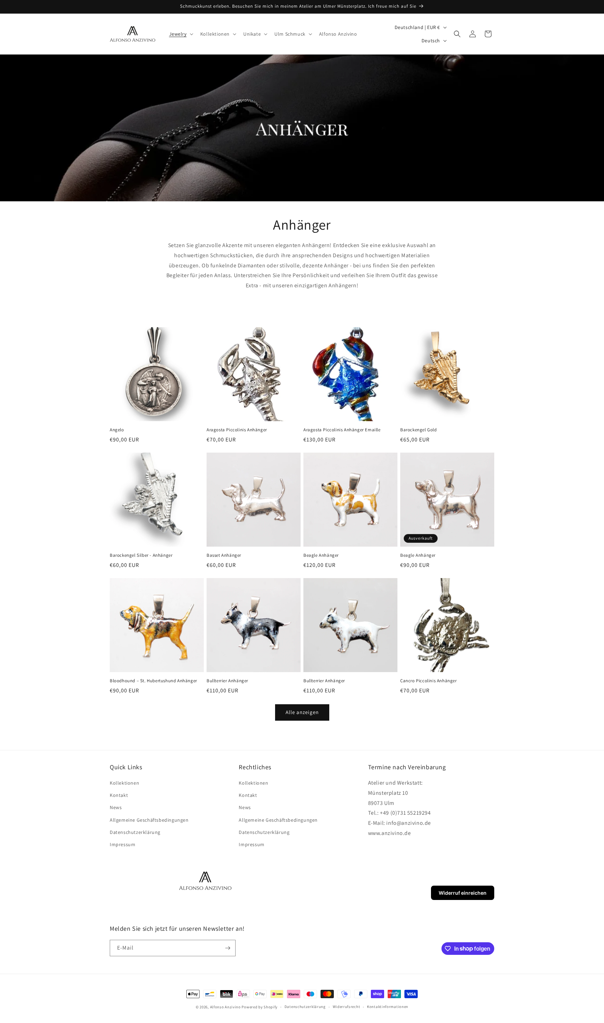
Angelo (117, 430)
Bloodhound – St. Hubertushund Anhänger (153, 681)
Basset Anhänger (224, 555)
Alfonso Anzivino (225, 1006)
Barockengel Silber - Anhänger (141, 555)
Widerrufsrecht (346, 1006)
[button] (180, 34)
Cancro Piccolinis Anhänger (428, 681)
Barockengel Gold (418, 430)
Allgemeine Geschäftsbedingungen (149, 820)
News (116, 807)
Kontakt (119, 795)
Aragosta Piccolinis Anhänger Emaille (342, 430)
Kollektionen (124, 783)
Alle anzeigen (302, 712)
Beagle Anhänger (321, 555)
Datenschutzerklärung (135, 832)
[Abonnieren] (227, 948)
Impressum (122, 844)
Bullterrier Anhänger (227, 681)
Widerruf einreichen (463, 893)
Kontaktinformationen (387, 1006)
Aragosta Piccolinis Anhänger (237, 430)
